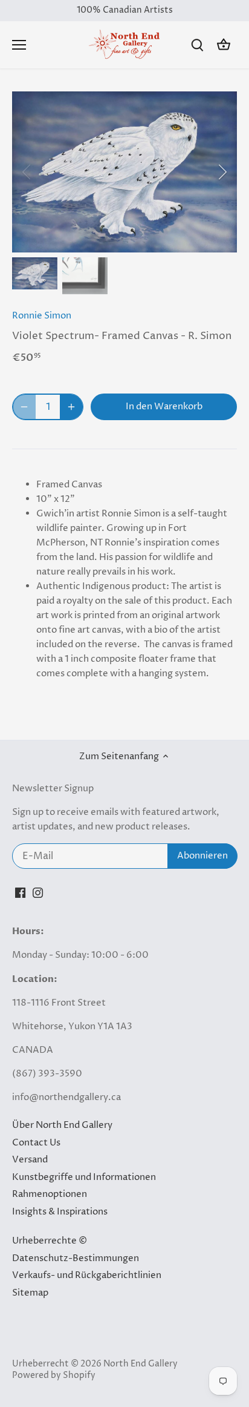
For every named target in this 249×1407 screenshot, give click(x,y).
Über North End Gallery (62, 1125)
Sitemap (30, 1293)
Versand (30, 1159)
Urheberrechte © (49, 1240)
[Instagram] (38, 892)
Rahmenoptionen (49, 1194)
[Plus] (71, 407)
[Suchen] (197, 45)
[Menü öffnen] (19, 45)
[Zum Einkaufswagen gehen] (223, 45)
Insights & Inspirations (60, 1211)
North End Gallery (140, 1364)
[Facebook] (20, 892)
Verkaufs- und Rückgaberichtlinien (86, 1275)
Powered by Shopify (53, 1375)
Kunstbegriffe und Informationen (84, 1177)
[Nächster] (222, 172)
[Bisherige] (27, 172)
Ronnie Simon (41, 315)
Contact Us (36, 1142)
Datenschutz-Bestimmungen (75, 1258)
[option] (124, 171)
